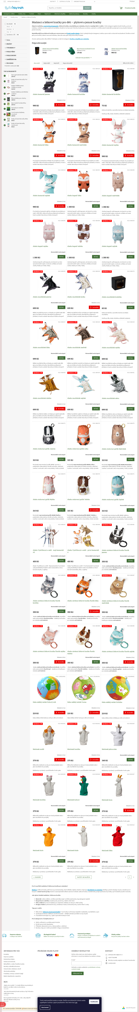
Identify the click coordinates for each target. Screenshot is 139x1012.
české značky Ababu (73, 33)
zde (76, 1003)
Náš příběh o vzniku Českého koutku (14, 964)
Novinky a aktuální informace (12, 966)
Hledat (87, 8)
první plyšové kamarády (50, 26)
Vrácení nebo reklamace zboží (12, 969)
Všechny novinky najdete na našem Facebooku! (121, 960)
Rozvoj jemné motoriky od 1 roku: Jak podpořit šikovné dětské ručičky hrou (17, 999)
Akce (9, 27)
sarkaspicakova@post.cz (115, 955)
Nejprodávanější (67, 63)
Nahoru (38, 877)
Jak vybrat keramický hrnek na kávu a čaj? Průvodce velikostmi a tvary (18, 992)
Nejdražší (56, 63)
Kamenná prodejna (79, 1)
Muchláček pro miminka (95, 890)
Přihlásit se (77, 973)
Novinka (10, 29)
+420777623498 (112, 958)
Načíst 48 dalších (83, 877)
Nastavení (45, 1007)
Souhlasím (94, 1002)
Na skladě (11, 24)
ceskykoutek (112, 963)
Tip (9, 32)
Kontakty (53, 1)
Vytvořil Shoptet (130, 1008)
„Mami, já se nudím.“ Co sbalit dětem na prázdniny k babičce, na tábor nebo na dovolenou (18, 986)
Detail (96, 206)
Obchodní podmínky (9, 971)
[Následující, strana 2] (129, 877)
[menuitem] (9, 13)
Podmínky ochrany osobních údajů (13, 974)
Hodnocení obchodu (9, 962)
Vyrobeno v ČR (13, 35)
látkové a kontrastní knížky (51, 912)
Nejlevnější (47, 63)
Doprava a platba (65, 1)
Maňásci (34, 890)
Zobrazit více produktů (83, 58)
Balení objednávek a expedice (12, 976)
